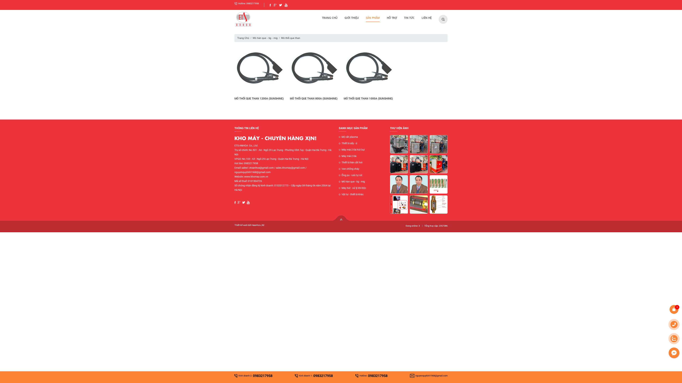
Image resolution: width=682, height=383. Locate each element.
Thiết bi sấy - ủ (349, 143)
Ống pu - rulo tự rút (352, 175)
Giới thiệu (352, 18)
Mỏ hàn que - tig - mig (265, 38)
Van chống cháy (350, 168)
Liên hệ (427, 18)
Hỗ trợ (392, 18)
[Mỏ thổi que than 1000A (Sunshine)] (368, 69)
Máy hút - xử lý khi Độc (354, 188)
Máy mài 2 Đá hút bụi (353, 149)
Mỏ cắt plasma (350, 136)
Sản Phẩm (373, 18)
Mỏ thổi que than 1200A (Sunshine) (259, 98)
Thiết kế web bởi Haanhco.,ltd (249, 225)
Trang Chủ (329, 18)
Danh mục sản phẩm (353, 128)
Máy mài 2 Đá (349, 156)
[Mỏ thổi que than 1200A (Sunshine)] (259, 69)
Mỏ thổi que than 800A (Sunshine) (313, 98)
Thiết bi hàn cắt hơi (352, 162)
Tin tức (409, 18)
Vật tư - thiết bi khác (353, 194)
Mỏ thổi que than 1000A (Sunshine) (368, 98)
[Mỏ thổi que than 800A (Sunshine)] (314, 69)
